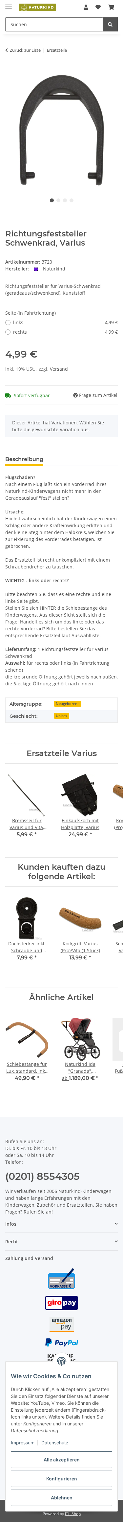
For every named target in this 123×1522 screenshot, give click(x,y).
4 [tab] (71, 200)
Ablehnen (61, 1497)
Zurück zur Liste (25, 50)
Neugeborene (67, 703)
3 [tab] (65, 200)
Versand (59, 369)
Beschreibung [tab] (24, 459)
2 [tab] (58, 200)
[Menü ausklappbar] (8, 4)
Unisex (61, 716)
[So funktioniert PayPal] (61, 1342)
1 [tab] (52, 200)
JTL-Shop (73, 1513)
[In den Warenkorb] (10, 70)
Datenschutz (55, 1442)
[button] (86, 7)
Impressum (22, 1442)
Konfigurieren (61, 1478)
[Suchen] (110, 24)
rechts (65, 332)
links (65, 322)
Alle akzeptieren (62, 1459)
